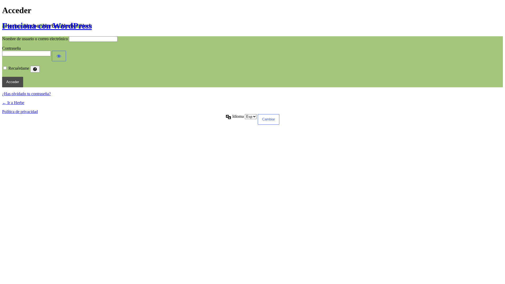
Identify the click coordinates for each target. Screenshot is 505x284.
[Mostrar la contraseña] (59, 56)
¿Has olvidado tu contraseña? (26, 94)
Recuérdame (18, 68)
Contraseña (11, 48)
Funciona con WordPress (47, 26)
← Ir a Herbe (13, 102)
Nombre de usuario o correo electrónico (35, 39)
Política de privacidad (20, 111)
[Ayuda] (35, 69)
